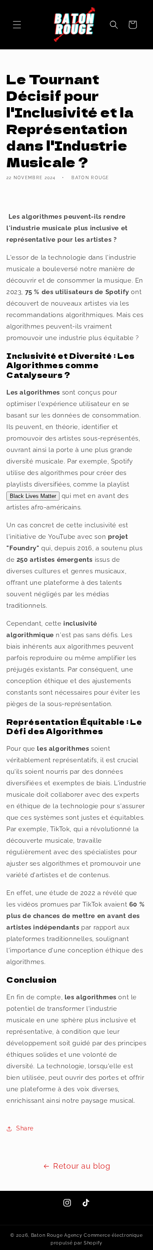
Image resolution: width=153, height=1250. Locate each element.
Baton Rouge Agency (56, 1235)
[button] (17, 24)
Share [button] (25, 1128)
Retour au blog (81, 1165)
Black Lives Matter (33, 496)
